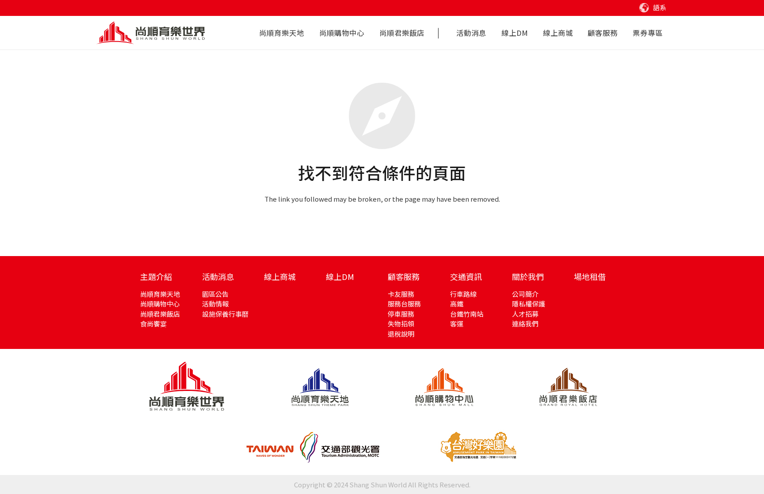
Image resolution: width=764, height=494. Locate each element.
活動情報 (215, 303)
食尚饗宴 (153, 323)
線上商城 (280, 276)
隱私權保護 (528, 303)
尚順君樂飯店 (160, 313)
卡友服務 (401, 294)
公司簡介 (525, 294)
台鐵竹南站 (466, 313)
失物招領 (401, 323)
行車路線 (463, 294)
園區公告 (215, 294)
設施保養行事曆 (225, 313)
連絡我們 (525, 323)
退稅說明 (401, 333)
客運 (456, 323)
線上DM (340, 276)
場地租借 (590, 276)
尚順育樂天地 (160, 294)
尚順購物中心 (160, 303)
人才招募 (525, 313)
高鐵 (456, 303)
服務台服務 (404, 303)
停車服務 (401, 313)
